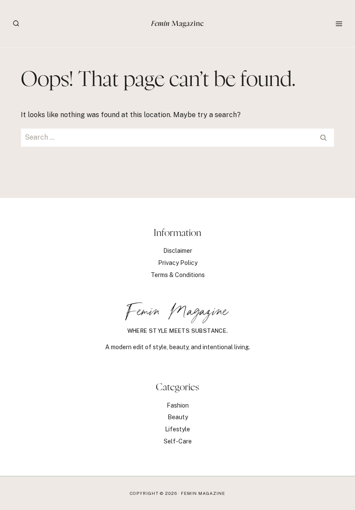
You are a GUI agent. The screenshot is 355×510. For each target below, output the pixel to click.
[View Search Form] (16, 23)
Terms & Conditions (178, 274)
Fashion (178, 405)
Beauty (178, 417)
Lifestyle (177, 429)
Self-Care (178, 441)
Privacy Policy (177, 262)
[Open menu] (338, 23)
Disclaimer (177, 250)
